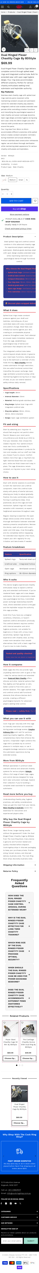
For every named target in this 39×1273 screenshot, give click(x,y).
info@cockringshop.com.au (19, 1193)
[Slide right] (35, 1156)
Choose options (11, 1058)
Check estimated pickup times (18, 229)
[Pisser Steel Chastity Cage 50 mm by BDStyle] (10, 1029)
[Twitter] (20, 1203)
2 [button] (19, 1065)
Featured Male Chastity (17, 678)
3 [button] (22, 1065)
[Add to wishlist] (4, 1022)
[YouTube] (15, 1203)
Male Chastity (20, 362)
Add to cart (16, 200)
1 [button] (16, 1065)
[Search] (8, 7)
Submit (30, 1241)
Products (11, 12)
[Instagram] (6, 1203)
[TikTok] (10, 1203)
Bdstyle (29, 771)
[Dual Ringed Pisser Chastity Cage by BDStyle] (19, 1093)
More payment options (19, 214)
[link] (35, 201)
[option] (19, 33)
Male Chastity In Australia (13, 808)
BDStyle (11, 156)
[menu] (2, 7)
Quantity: (5, 189)
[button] (32, 50)
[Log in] (30, 7)
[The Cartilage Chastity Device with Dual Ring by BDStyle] (28, 1029)
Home (3, 12)
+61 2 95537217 (14, 1190)
